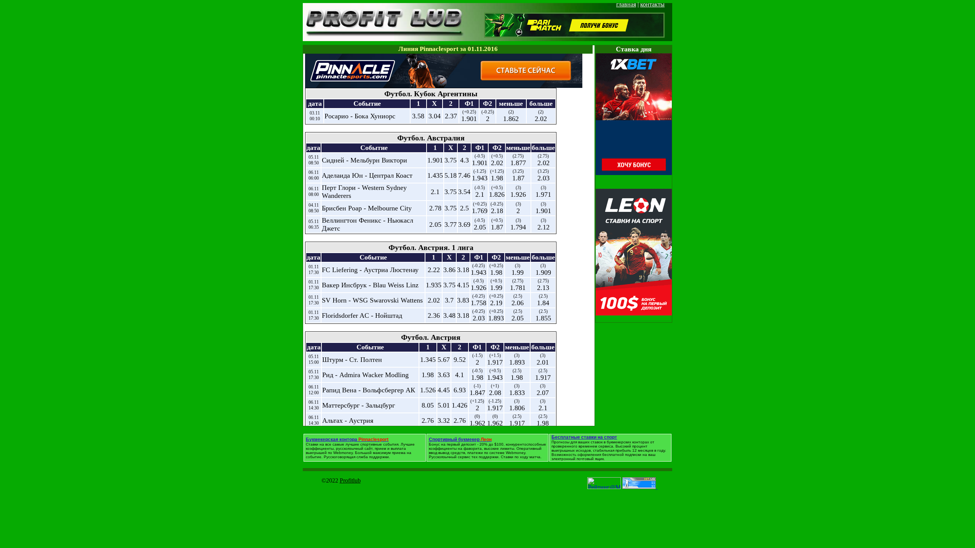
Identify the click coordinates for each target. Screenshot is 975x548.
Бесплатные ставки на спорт (584, 437)
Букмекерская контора (347, 439)
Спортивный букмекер (460, 439)
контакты (652, 4)
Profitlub (350, 480)
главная (626, 4)
